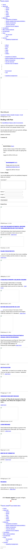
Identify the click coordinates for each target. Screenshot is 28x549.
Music (7, 14)
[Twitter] (16, 495)
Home (4, 4)
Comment (4, 180)
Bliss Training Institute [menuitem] (9, 534)
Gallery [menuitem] (8, 520)
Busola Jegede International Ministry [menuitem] (15, 525)
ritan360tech (5, 123)
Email (21, 115)
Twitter (8, 115)
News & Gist (12, 123)
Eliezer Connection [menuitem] (11, 527)
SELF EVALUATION (5, 367)
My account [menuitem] (9, 539)
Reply (12, 146)
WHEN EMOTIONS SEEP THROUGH (10, 396)
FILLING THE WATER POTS (7, 251)
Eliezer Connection (11, 23)
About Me (5, 6)
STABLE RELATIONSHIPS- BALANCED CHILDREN (13, 279)
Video (7, 13)
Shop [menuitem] (4, 537)
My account (9, 34)
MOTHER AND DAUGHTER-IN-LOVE (10, 307)
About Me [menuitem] (5, 510)
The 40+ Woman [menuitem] (10, 529)
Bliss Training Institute (8, 29)
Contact (5, 38)
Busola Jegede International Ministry (15, 21)
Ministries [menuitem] (5, 522)
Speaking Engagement (12, 39)
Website (3, 197)
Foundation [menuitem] (6, 532)
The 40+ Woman (10, 24)
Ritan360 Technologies (19, 501)
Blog (7, 11)
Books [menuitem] (7, 513)
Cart (7, 36)
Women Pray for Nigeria (12, 26)
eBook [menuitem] (7, 512)
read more (14, 234)
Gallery (8, 16)
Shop (4, 33)
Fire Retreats (6, 31)
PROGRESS (3, 482)
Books (7, 9)
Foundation (6, 28)
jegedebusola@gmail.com (13, 167)
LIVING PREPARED (5, 424)
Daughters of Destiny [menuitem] (11, 523)
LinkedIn (12, 115)
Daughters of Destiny (11, 19)
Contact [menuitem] (5, 542)
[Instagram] (12, 495)
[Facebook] (14, 495)
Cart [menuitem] (7, 540)
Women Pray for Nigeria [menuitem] (12, 530)
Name (3, 192)
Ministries (5, 18)
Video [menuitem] (7, 517)
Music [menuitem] (7, 518)
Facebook (3, 115)
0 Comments (19, 123)
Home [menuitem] (4, 508)
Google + (17, 115)
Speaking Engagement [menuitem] (12, 544)
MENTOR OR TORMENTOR (8, 453)
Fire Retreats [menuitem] (6, 535)
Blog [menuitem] (7, 515)
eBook (7, 8)
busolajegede (10, 162)
